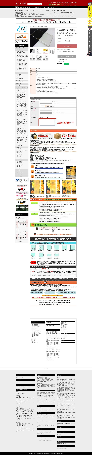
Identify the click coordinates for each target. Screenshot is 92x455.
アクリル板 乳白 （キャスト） (21, 61)
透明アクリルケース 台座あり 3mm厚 (21, 90)
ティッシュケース (63, 328)
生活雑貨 (17, 147)
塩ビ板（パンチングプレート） (51, 325)
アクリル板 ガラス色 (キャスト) (36, 331)
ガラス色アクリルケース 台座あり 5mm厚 (22, 135)
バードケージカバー (20, 148)
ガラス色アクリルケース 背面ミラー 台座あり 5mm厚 (22, 140)
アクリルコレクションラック (21, 152)
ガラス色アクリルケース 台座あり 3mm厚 (22, 108)
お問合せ (54, 7)
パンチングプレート (20, 85)
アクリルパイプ (34, 341)
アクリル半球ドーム (20, 78)
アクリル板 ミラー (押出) (35, 335)
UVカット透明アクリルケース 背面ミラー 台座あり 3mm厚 (21, 104)
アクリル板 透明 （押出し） (21, 52)
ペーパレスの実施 (19, 176)
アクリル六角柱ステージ (64, 336)
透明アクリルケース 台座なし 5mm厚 (21, 120)
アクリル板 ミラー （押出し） (21, 69)
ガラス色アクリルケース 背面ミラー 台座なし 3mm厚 (22, 115)
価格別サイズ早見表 (20, 51)
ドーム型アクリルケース (20, 145)
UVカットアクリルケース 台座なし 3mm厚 (53, 337)
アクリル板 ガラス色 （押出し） (22, 63)
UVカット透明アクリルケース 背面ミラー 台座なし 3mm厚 (21, 106)
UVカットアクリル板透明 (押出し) (22, 56)
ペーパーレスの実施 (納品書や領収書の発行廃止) (65, 51)
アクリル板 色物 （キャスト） (21, 68)
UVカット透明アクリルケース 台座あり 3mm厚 (21, 99)
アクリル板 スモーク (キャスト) (36, 333)
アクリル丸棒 (19, 74)
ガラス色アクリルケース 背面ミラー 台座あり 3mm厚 (22, 113)
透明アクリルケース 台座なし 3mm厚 (21, 92)
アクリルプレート (19, 166)
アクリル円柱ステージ (20, 162)
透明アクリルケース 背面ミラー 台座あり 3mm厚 (21, 95)
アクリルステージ (19, 165)
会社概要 (48, 7)
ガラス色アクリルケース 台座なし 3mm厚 (22, 110)
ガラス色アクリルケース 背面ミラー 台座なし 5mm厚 (22, 142)
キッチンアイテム (63, 325)
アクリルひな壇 (19, 155)
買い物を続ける (61, 61)
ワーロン (33, 336)
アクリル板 (18, 49)
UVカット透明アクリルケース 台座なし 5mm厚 (21, 129)
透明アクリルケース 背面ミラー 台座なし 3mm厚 (21, 97)
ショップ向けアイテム (19, 159)
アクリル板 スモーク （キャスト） (22, 67)
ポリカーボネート (19, 80)
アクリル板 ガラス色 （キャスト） (22, 64)
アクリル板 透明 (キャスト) (35, 325)
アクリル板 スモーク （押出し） (22, 65)
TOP (30, 26)
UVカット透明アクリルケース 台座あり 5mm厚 (21, 126)
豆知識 (51, 7)
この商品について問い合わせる (67, 56)
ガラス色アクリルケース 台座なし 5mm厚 (22, 138)
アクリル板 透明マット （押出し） (22, 55)
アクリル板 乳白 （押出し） (21, 60)
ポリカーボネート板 (20, 81)
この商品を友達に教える (63, 59)
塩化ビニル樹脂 (18, 83)
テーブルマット (63, 322)
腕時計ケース (19, 156)
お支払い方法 (20, 7)
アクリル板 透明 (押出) (35, 324)
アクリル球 (18, 75)
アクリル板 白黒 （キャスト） (21, 59)
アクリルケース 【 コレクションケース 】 (22, 88)
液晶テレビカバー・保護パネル (21, 47)
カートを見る (44, 7)
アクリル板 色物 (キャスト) (35, 334)
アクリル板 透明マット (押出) (36, 326)
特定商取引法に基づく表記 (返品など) (63, 49)
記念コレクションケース (20, 151)
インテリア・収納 (63, 326)
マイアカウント (30, 7)
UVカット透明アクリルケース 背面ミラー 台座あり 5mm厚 (21, 131)
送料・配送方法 (25, 7)
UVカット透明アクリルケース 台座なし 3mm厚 (21, 101)
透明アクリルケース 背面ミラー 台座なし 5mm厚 (21, 124)
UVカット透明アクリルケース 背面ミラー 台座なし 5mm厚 (21, 133)
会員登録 (35, 7)
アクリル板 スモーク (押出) (35, 332)
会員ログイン (39, 7)
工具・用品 (18, 169)
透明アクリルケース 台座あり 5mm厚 (21, 117)
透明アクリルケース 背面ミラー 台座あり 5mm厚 (21, 122)
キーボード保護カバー (64, 324)
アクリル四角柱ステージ (20, 161)
